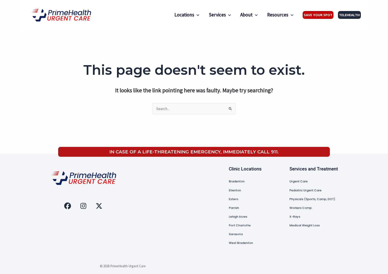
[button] (196, 15)
